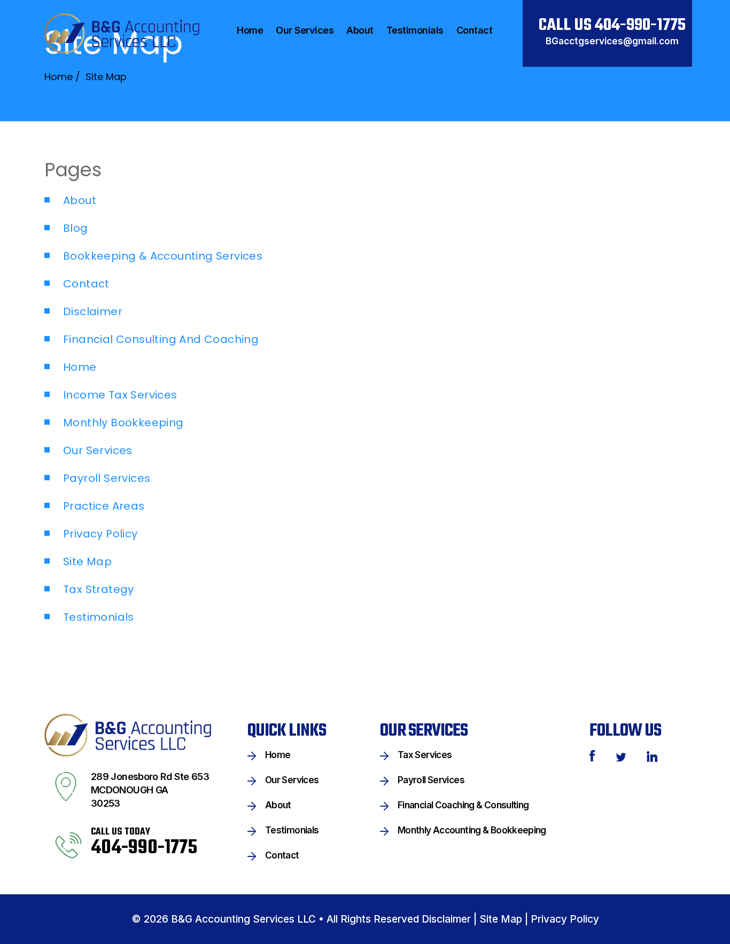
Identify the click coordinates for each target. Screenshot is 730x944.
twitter (621, 757)
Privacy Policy (100, 533)
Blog (75, 228)
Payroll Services (106, 478)
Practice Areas (104, 505)
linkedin (652, 756)
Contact (86, 283)
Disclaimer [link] (446, 919)
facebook (592, 756)
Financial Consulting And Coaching (161, 339)
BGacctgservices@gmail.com (612, 41)
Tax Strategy (98, 589)
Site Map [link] (500, 919)
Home (80, 367)
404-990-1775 (640, 25)
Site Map (87, 561)
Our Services (98, 450)
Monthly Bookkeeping (123, 422)
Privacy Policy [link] (565, 919)
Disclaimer (92, 311)
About (79, 200)
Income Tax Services (120, 394)
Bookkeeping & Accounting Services (162, 255)
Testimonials (98, 617)
